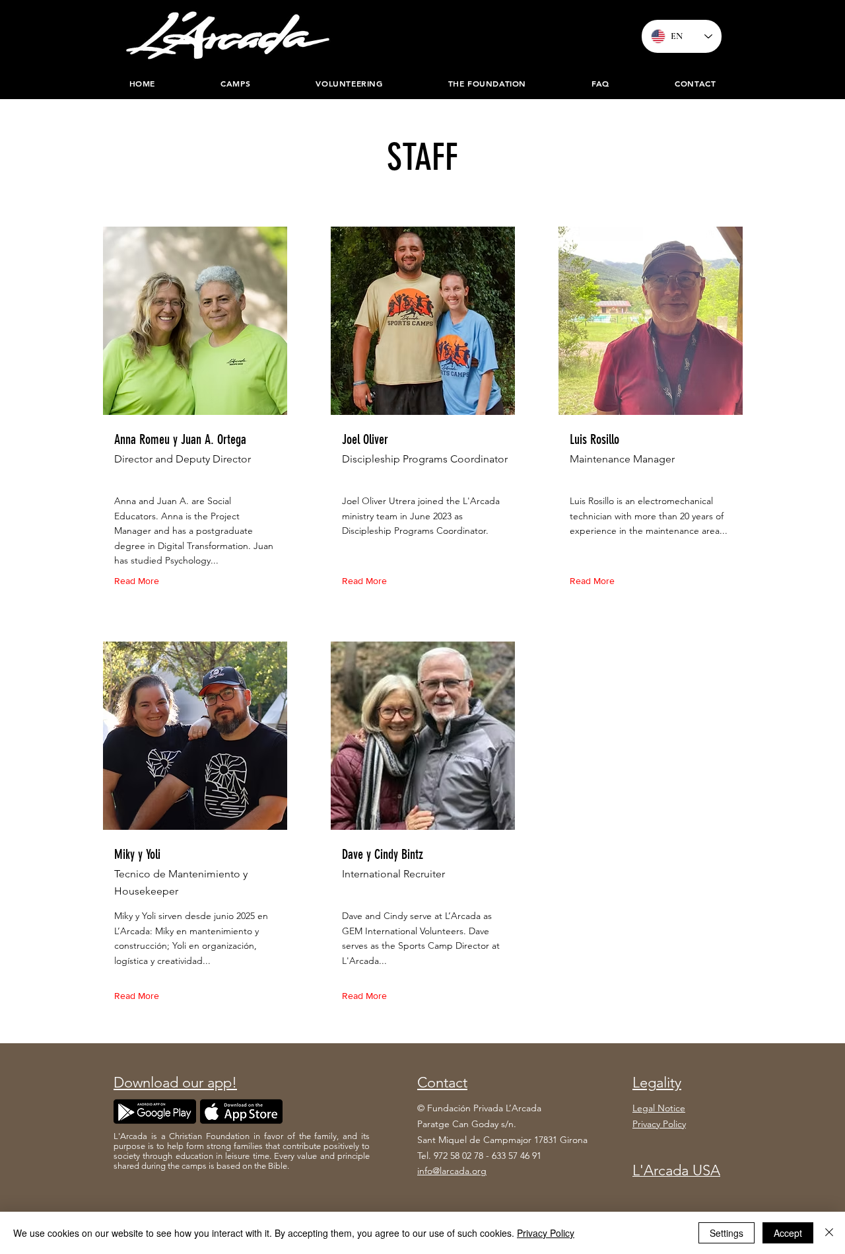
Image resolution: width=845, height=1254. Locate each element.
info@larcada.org (452, 1171)
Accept (788, 1232)
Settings (726, 1232)
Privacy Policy (545, 1232)
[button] (487, 83)
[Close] (829, 1232)
